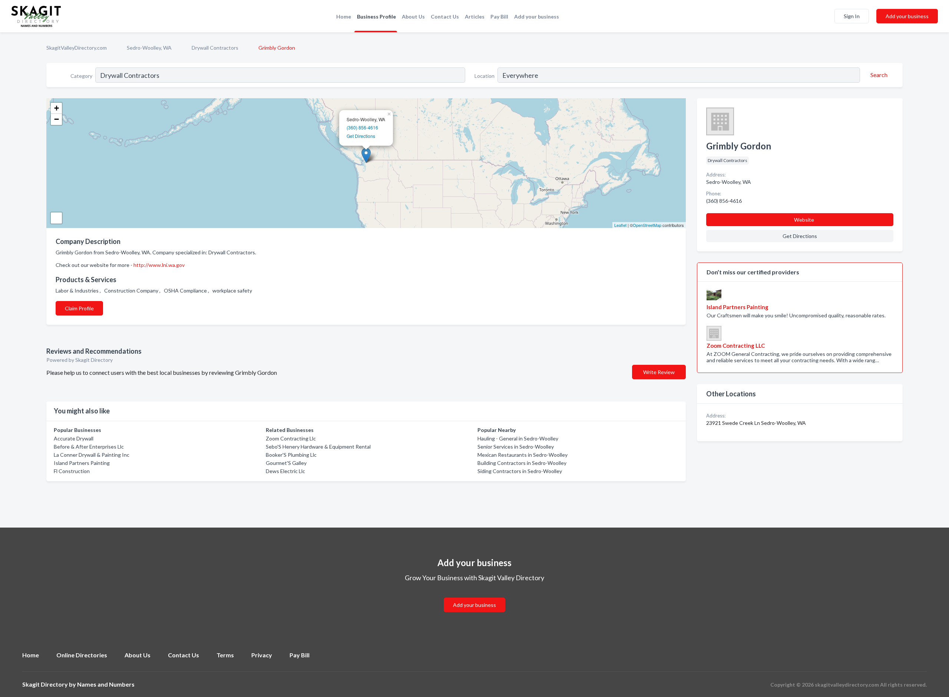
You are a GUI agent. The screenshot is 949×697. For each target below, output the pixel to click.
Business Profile (376, 16)
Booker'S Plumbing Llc (291, 455)
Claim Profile (79, 308)
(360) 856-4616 (362, 127)
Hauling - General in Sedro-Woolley (517, 438)
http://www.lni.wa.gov (159, 265)
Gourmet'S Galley (286, 463)
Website (804, 220)
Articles (475, 16)
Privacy (261, 654)
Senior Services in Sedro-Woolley (515, 446)
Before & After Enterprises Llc (89, 446)
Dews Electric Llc (285, 471)
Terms (225, 654)
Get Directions (361, 136)
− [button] (56, 119)
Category (81, 76)
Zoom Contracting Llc (291, 438)
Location (484, 76)
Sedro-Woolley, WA (149, 47)
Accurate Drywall (73, 438)
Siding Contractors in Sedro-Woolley (519, 471)
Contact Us (445, 16)
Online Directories (81, 654)
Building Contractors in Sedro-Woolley (521, 463)
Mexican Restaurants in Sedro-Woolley (522, 455)
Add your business (536, 16)
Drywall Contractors (215, 47)
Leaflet (620, 225)
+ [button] (56, 108)
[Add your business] (474, 595)
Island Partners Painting (82, 463)
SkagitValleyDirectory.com (76, 47)
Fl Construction (72, 471)
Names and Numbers (106, 684)
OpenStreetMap (647, 225)
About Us (413, 16)
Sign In (852, 16)
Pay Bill (499, 16)
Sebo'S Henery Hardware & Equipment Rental (318, 446)
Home (343, 16)
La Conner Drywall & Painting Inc (91, 455)
